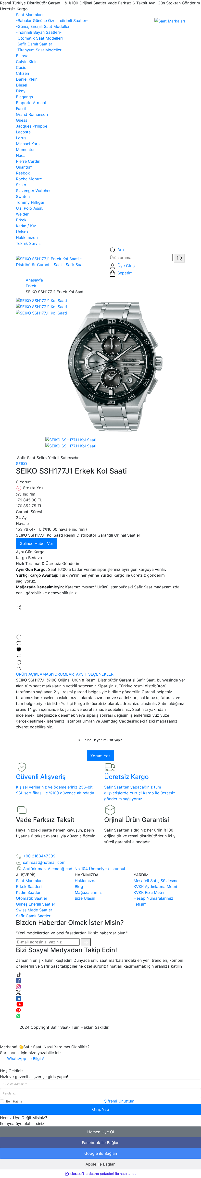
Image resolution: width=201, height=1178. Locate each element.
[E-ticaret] (100, 1174)
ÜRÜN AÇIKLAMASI (34, 674)
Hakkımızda (86, 880)
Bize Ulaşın (85, 898)
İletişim (140, 904)
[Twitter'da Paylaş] (18, 619)
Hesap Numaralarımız (153, 898)
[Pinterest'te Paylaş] (18, 625)
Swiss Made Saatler (34, 910)
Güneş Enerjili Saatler (35, 904)
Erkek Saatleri (29, 886)
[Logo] (58, 261)
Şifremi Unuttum (119, 1101)
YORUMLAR (63, 674)
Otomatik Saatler (31, 898)
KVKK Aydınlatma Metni (155, 886)
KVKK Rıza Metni (149, 892)
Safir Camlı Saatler (33, 915)
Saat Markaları (29, 880)
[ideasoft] (74, 1174)
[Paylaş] (19, 607)
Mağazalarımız (88, 892)
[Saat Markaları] (169, 20)
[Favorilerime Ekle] (100, 646)
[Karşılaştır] (19, 655)
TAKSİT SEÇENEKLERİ (94, 674)
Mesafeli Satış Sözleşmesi (157, 880)
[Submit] (86, 942)
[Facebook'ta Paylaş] (18, 613)
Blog (79, 886)
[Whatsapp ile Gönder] (18, 630)
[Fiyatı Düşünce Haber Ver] (19, 661)
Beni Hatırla (14, 1101)
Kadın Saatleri (28, 892)
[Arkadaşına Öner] (19, 668)
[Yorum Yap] (19, 636)
